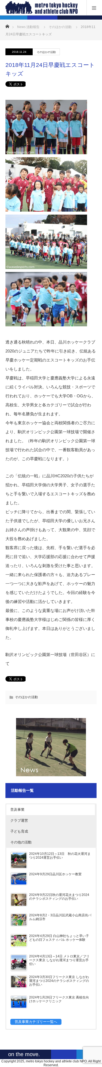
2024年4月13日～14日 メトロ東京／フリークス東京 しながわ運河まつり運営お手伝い (59, 960)
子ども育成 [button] (19, 831)
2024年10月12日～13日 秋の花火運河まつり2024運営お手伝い (60, 855)
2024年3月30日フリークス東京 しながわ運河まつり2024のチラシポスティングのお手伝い (59, 980)
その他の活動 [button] (21, 842)
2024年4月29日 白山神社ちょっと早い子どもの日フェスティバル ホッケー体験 (59, 937)
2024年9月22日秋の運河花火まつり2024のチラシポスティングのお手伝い (59, 896)
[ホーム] (7, 25)
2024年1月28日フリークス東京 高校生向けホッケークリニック (59, 999)
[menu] (94, 7)
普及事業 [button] (17, 810)
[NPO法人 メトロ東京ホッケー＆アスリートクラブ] (43, 7)
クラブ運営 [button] (19, 820)
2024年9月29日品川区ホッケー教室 (55, 874)
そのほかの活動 (60, 27)
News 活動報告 (28, 27)
